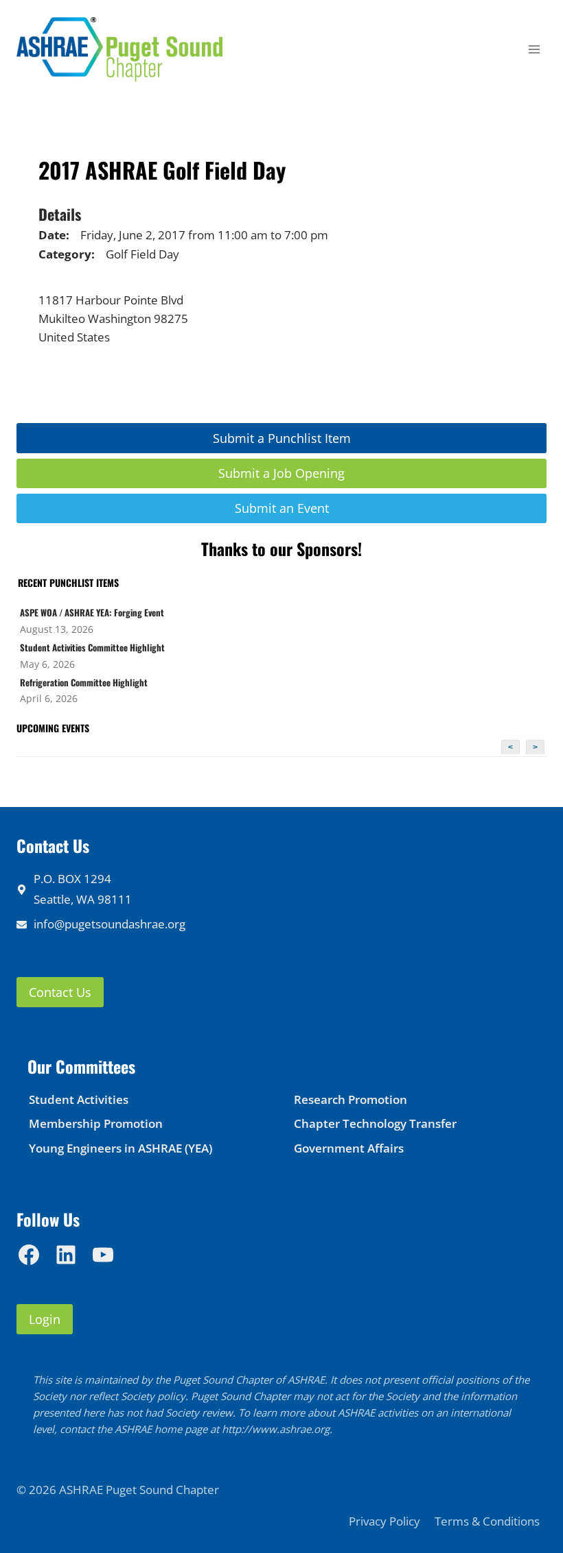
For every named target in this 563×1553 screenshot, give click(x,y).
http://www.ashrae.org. (277, 1429)
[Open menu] (534, 49)
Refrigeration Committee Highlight (84, 682)
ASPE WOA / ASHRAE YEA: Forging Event (92, 612)
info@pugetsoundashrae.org (109, 924)
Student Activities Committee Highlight (92, 647)
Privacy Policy (384, 1521)
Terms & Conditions (487, 1521)
